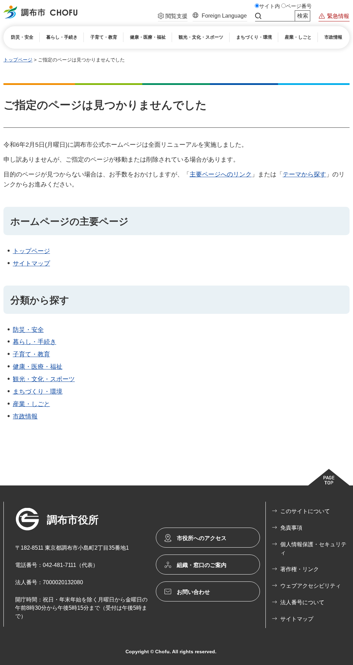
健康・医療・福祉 (37, 366)
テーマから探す (304, 174)
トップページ (17, 59)
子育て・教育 (31, 354)
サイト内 (269, 6)
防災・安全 (28, 329)
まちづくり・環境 (37, 391)
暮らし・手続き (34, 341)
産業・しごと (31, 404)
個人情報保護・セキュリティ (313, 548)
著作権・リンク (299, 569)
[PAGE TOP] (329, 477)
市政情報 (25, 416)
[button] (173, 16)
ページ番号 (299, 6)
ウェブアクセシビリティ (310, 586)
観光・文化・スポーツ (44, 379)
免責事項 (291, 528)
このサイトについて (305, 511)
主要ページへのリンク (221, 174)
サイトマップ (31, 263)
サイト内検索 (258, 16)
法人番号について (302, 602)
